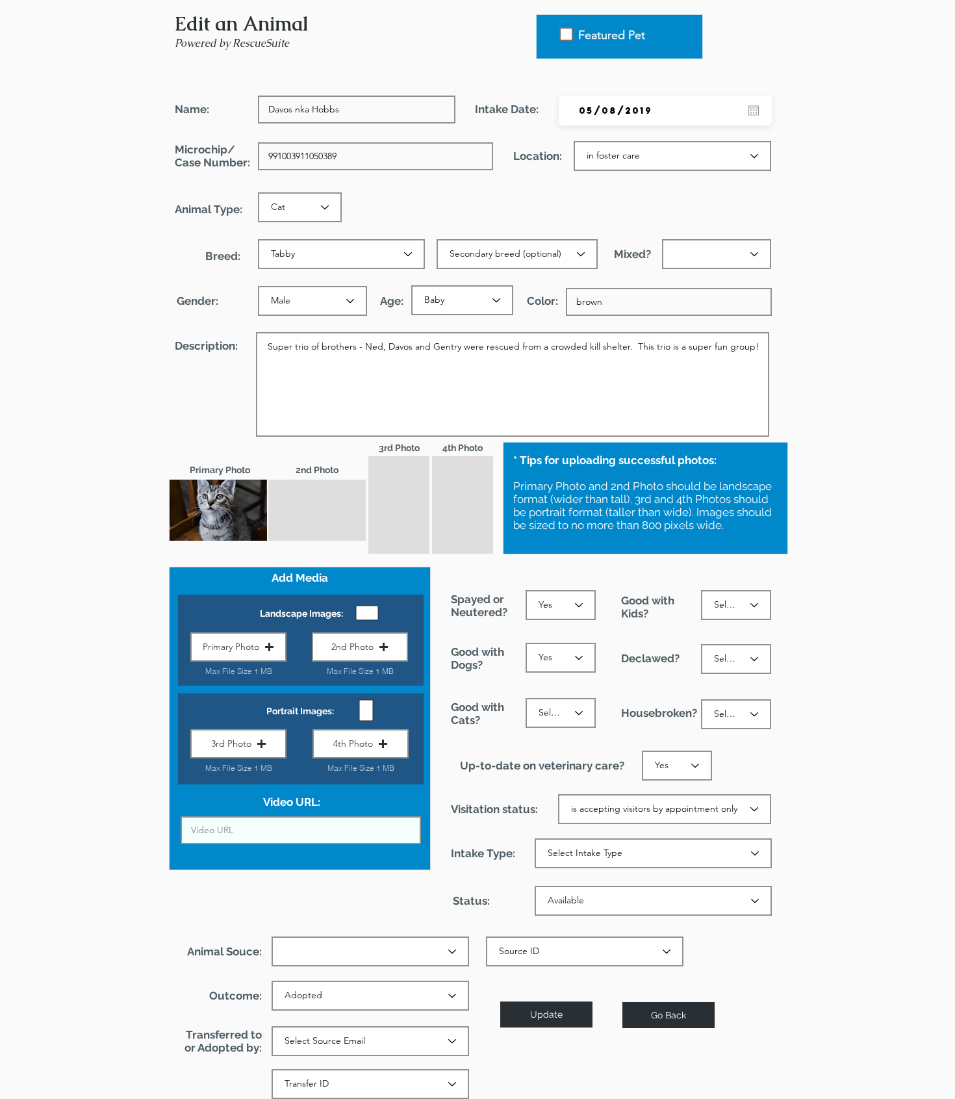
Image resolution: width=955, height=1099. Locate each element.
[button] (238, 647)
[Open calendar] (753, 110)
